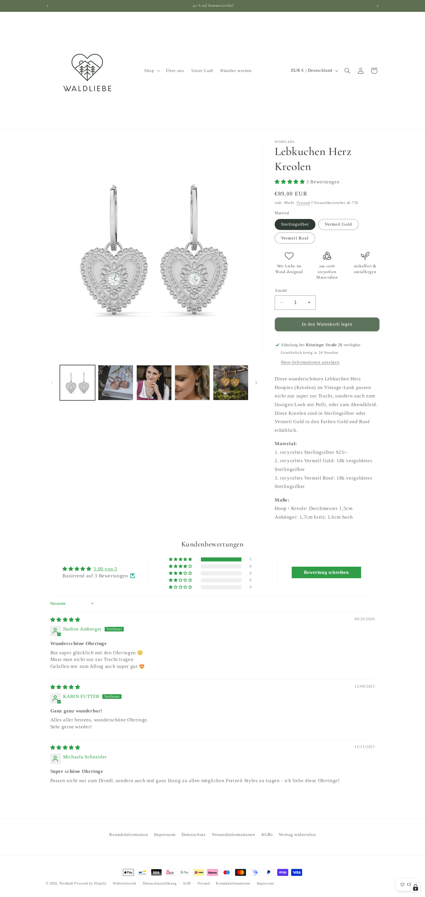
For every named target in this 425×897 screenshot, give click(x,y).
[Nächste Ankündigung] (377, 6)
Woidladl (66, 883)
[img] (65, 619)
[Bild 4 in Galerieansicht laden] (192, 382)
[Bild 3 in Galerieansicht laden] (154, 382)
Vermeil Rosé (295, 237)
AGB (187, 883)
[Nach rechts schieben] (256, 382)
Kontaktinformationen (233, 883)
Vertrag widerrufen (297, 834)
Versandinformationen (233, 834)
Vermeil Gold (338, 224)
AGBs (267, 834)
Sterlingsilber (295, 224)
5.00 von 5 (105, 569)
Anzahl (281, 290)
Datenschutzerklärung (160, 883)
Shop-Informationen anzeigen (310, 362)
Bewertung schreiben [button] (326, 572)
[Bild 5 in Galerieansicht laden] (230, 382)
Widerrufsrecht (124, 883)
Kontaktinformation (128, 834)
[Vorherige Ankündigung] (47, 6)
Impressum (165, 834)
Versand (303, 202)
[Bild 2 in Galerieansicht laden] (115, 382)
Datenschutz (194, 834)
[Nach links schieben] (52, 382)
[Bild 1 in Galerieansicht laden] (77, 382)
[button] (151, 70)
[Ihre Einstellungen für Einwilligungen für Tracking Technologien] (415, 887)
